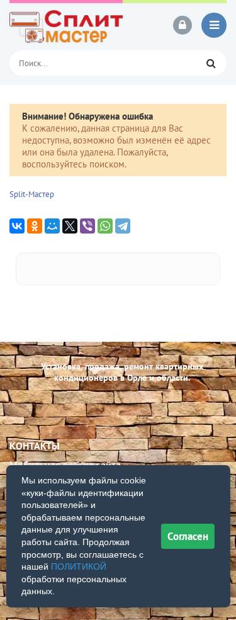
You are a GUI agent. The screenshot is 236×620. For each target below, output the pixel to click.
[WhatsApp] (105, 226)
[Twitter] (69, 226)
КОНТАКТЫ (34, 445)
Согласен (187, 536)
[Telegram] (122, 226)
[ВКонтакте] (17, 226)
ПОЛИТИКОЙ (78, 566)
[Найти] (210, 63)
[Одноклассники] (34, 226)
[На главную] (66, 25)
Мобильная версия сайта (65, 464)
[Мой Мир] (52, 226)
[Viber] (87, 226)
